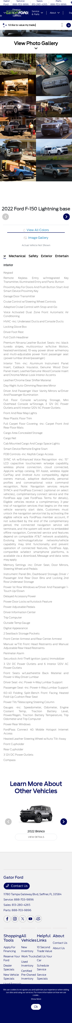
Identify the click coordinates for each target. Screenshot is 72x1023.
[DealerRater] (38, 919)
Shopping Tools (12, 938)
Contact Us (19, 886)
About (58, 936)
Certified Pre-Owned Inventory (28, 974)
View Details (36, 837)
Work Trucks (29, 956)
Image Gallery (38, 237)
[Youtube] (30, 919)
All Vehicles (29, 938)
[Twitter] (22, 919)
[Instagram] (15, 919)
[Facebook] (7, 919)
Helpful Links (44, 938)
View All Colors (37, 230)
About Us (59, 948)
